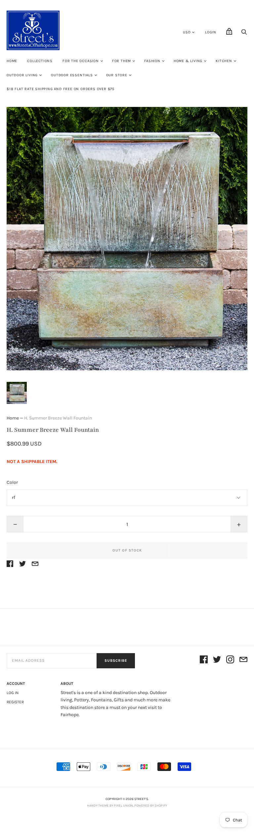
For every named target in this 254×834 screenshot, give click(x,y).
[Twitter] (217, 660)
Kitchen (224, 61)
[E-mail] (243, 660)
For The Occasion (81, 61)
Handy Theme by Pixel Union (110, 806)
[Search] (244, 34)
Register (15, 702)
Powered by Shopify (150, 806)
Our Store (116, 75)
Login (210, 32)
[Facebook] (204, 660)
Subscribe (116, 660)
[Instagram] (230, 660)
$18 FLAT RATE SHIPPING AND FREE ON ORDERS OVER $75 (60, 89)
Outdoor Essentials (72, 75)
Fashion (152, 61)
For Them (121, 61)
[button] (17, 393)
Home (12, 61)
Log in (13, 692)
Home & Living (188, 61)
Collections (40, 61)
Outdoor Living (22, 75)
